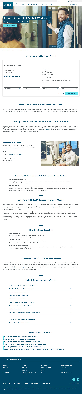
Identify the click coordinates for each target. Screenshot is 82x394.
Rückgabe (44, 86)
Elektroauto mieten (6, 372)
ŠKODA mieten (25, 374)
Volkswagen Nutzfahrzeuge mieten (29, 372)
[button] (7, 75)
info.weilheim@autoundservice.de (14, 154)
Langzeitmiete (56, 208)
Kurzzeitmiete (19, 206)
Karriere (62, 370)
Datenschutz (19, 383)
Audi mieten (24, 367)
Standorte (43, 370)
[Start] (4, 359)
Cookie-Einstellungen (46, 383)
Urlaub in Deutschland (18, 268)
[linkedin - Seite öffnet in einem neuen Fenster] (73, 379)
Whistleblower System (35, 383)
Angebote (4, 369)
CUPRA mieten (25, 370)
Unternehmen (64, 367)
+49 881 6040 (9, 153)
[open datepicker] (19, 88)
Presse (62, 369)
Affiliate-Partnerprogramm (66, 372)
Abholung (6, 86)
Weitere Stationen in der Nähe (23, 50)
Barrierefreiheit (27, 383)
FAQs (13, 50)
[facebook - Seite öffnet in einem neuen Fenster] (78, 379)
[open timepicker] (38, 88)
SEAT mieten (47, 129)
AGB (14, 383)
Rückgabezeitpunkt (64, 86)
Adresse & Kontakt (6, 50)
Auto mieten (5, 367)
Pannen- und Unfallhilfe (46, 367)
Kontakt (43, 369)
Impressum (9, 383)
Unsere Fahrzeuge (6, 370)
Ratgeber (43, 372)
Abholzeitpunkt (26, 86)
